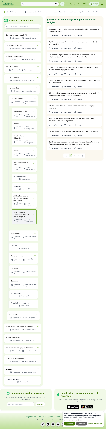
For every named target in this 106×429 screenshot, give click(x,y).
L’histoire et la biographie (15, 358)
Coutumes (14, 281)
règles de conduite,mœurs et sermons (19, 327)
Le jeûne (16, 150)
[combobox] (38, 4)
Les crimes (14, 268)
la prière (16, 124)
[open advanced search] (55, 3)
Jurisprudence (13, 314)
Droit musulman (14, 88)
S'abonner (40, 404)
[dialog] (83, 419)
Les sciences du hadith (14, 45)
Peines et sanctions (18, 256)
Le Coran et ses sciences (14, 56)
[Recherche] (62, 4)
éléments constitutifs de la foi (16, 35)
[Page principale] (4, 12)
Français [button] (95, 4)
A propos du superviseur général (49, 417)
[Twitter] (42, 424)
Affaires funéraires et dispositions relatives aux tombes (20, 198)
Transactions (15, 233)
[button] (54, 35)
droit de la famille (12, 67)
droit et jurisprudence (13, 77)
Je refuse (82, 424)
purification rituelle (20, 111)
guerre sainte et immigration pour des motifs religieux (21, 214)
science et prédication (13, 337)
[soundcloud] (58, 424)
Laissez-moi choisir (95, 424)
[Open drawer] (102, 3)
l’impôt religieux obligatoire (19, 137)
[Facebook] (48, 424)
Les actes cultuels (17, 99)
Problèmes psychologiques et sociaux (19, 348)
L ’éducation (10, 369)
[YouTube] (53, 424)
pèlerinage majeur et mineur (20, 163)
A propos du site (30, 417)
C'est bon (69, 424)
